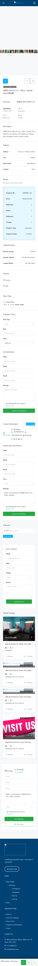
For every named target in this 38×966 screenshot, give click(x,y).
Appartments (15, 892)
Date (4, 329)
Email (5, 376)
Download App (12, 869)
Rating (8, 573)
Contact (8, 928)
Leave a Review (8, 536)
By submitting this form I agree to (16, 404)
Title (7, 563)
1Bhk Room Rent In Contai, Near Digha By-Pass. (21, 670)
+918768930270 (18, 432)
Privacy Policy (10, 921)
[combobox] (19, 324)
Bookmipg (10, 656)
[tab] (5, 81)
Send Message (19, 819)
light (6, 286)
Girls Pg (14, 899)
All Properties (16, 889)
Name (5, 357)
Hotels (8, 903)
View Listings (30, 424)
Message (6, 385)
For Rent (6, 86)
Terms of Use (10, 405)
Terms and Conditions (12, 918)
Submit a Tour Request (19, 411)
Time (4, 338)
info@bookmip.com (12, 949)
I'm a (5, 479)
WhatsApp (28, 435)
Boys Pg (14, 896)
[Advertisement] (19, 26)
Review (8, 582)
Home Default (10, 882)
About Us (9, 914)
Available (13, 86)
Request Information (19, 514)
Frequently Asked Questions (14, 925)
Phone (5, 366)
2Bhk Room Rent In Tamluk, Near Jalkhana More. (21, 644)
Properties (12, 885)
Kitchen (7, 280)
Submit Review (19, 601)
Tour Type (6, 319)
